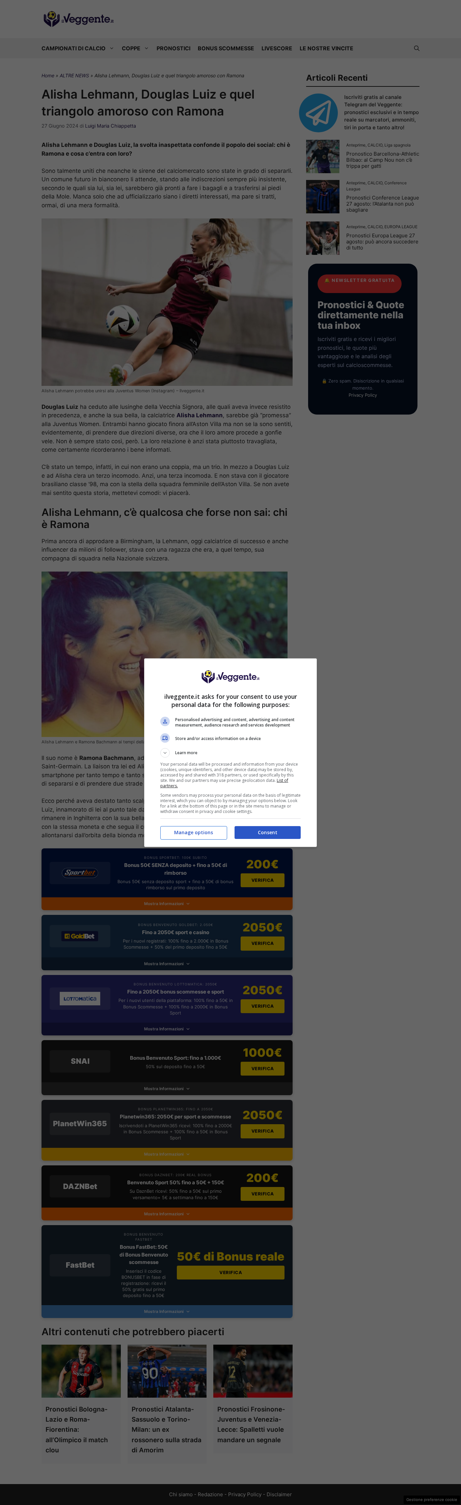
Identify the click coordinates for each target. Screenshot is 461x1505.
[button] (230, 753)
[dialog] (230, 752)
